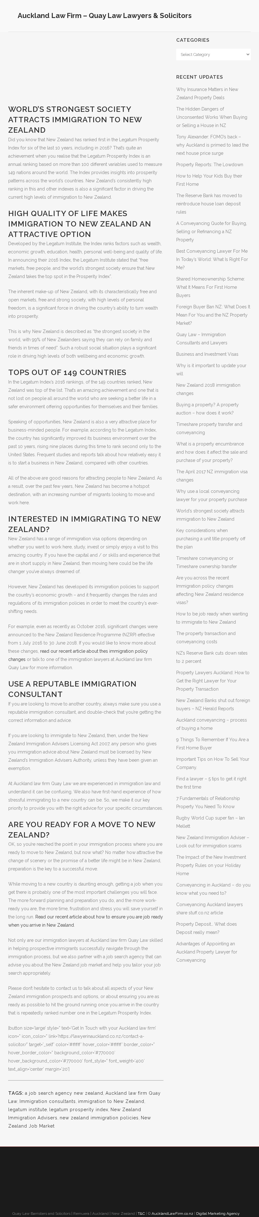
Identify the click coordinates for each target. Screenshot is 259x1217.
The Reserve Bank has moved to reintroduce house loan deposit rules (209, 204)
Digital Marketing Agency (218, 1213)
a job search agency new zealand (64, 1093)
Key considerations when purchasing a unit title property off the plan (210, 538)
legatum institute (27, 1109)
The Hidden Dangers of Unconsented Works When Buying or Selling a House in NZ (211, 117)
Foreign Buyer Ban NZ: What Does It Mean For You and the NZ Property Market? (213, 315)
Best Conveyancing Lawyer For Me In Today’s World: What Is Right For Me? (212, 259)
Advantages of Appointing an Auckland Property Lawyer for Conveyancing (206, 952)
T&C (141, 1213)
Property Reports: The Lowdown (209, 164)
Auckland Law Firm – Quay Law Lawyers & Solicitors (105, 15)
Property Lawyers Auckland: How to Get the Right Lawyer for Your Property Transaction (213, 681)
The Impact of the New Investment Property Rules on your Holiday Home (211, 865)
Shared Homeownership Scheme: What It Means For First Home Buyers (210, 287)
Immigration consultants (48, 1101)
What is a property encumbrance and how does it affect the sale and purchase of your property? (211, 452)
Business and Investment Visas (207, 354)
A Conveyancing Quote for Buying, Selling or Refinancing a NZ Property (211, 231)
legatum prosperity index (78, 1109)
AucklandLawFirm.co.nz (172, 1213)
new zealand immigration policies (99, 1117)
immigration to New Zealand (111, 1101)
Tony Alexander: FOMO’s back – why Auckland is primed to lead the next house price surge (212, 145)
